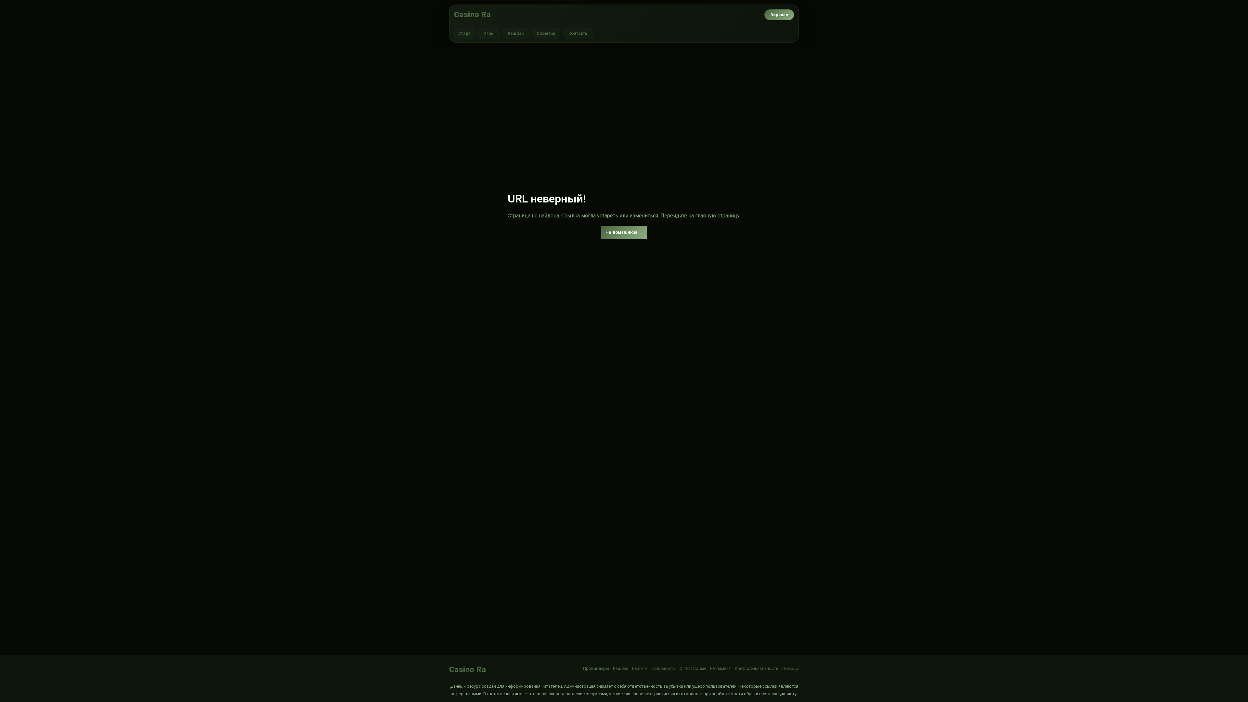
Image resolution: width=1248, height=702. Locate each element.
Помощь (790, 668)
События (546, 33)
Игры (489, 33)
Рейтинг (639, 668)
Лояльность (663, 668)
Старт (464, 33)
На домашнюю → (624, 232)
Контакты (578, 33)
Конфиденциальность (756, 668)
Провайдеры (596, 668)
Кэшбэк (516, 33)
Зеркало (779, 14)
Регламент (720, 668)
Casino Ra (472, 14)
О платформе (693, 668)
